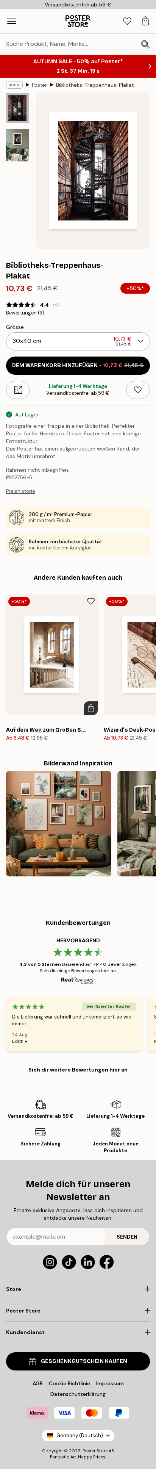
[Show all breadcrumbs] (14, 85)
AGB (38, 1383)
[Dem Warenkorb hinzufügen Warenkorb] (91, 708)
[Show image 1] (17, 108)
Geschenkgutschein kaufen (84, 1361)
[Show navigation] (11, 21)
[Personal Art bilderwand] (58, 823)
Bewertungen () (25, 313)
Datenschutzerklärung (78, 1394)
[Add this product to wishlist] (138, 390)
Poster (39, 85)
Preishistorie (20, 491)
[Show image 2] (17, 145)
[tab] (127, 21)
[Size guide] (18, 390)
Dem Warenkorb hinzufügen (78, 365)
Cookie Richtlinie (69, 1383)
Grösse (15, 327)
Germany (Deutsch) (79, 1435)
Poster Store (95, 1450)
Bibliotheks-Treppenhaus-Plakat (95, 85)
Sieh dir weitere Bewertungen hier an (78, 1069)
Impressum (110, 1383)
